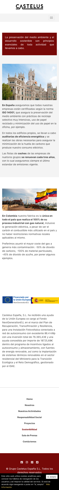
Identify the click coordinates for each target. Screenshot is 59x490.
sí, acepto (51, 477)
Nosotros (29, 405)
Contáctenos (29, 441)
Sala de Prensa (29, 435)
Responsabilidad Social (29, 417)
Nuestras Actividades (29, 411)
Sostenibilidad (29, 429)
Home (29, 399)
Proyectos (29, 423)
